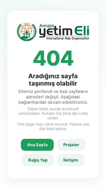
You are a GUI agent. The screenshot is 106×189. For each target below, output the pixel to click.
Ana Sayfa (37, 144)
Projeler (71, 144)
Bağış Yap (37, 160)
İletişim (70, 160)
